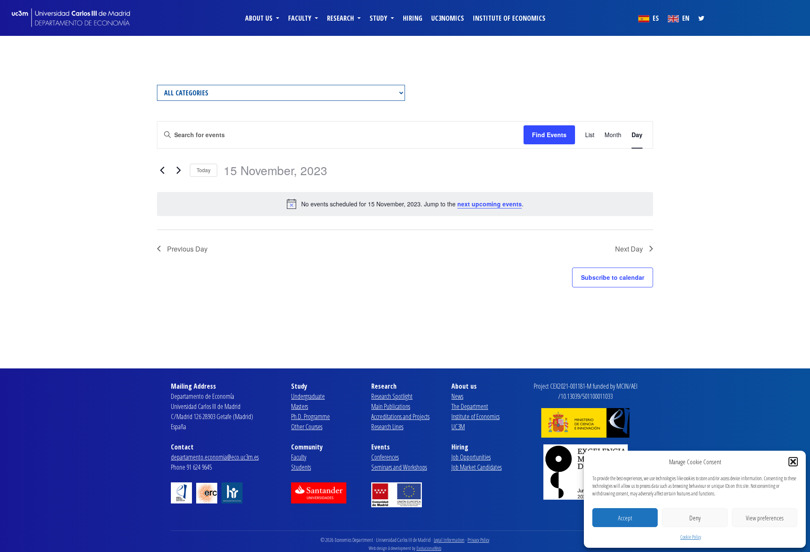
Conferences (385, 457)
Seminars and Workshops (399, 467)
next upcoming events (489, 204)
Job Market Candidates (476, 467)
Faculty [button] (300, 18)
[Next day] (178, 170)
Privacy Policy (478, 540)
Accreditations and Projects (400, 416)
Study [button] (379, 18)
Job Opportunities (471, 457)
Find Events (549, 134)
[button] (793, 461)
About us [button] (259, 18)
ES (655, 18)
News (457, 396)
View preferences (764, 518)
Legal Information (449, 540)
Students (301, 467)
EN (684, 18)
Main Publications (390, 406)
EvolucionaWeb (428, 548)
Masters (299, 406)
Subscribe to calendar (612, 277)
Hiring (412, 18)
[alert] (405, 204)
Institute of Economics (509, 18)
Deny (695, 518)
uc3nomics (447, 18)
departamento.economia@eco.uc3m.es (215, 457)
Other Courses (306, 426)
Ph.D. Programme (310, 416)
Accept (625, 518)
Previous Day (187, 249)
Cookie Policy (690, 537)
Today (204, 169)
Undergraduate (308, 396)
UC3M (458, 426)
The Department (469, 406)
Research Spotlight (392, 396)
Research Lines (387, 426)
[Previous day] (162, 170)
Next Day (629, 249)
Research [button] (341, 18)
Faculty (298, 457)
